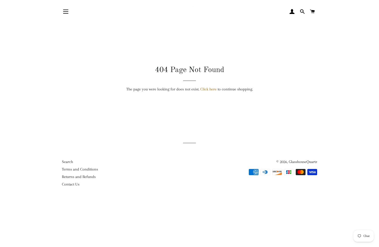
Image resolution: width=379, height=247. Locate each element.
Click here (208, 89)
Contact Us (70, 184)
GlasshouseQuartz (303, 161)
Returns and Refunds (79, 176)
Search (67, 161)
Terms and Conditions (80, 169)
